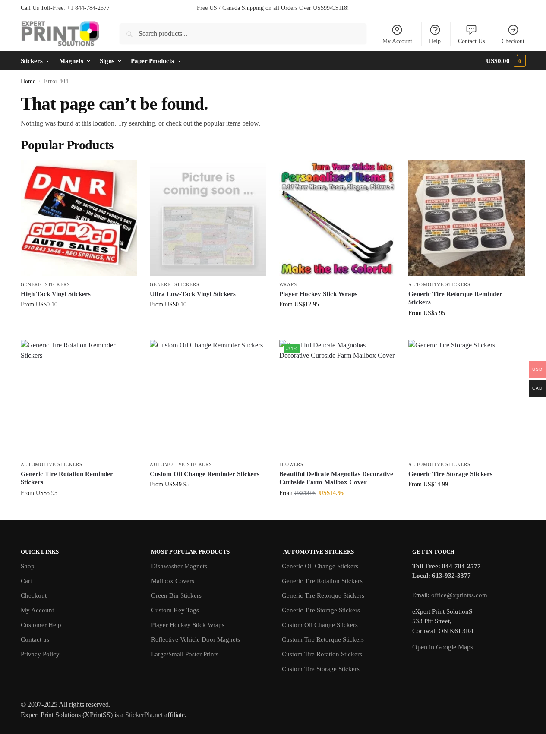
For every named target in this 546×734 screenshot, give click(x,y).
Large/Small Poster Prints (184, 654)
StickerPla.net (144, 714)
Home (28, 81)
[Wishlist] (123, 173)
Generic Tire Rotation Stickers (322, 580)
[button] (505, 60)
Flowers (291, 464)
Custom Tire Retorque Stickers (323, 639)
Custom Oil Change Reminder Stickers (204, 473)
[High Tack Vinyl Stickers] (79, 218)
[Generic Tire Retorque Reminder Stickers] (466, 218)
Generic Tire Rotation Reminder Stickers (67, 478)
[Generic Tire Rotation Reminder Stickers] (79, 398)
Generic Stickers (45, 284)
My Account (397, 41)
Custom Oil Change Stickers (320, 624)
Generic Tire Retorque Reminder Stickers (455, 298)
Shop (28, 566)
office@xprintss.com (459, 595)
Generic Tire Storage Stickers (450, 473)
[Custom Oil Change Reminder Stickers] (208, 398)
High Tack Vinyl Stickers (56, 293)
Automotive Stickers (439, 284)
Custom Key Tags (175, 610)
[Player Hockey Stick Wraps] (337, 218)
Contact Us (471, 41)
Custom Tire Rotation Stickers (322, 654)
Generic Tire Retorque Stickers (323, 595)
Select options (79, 322)
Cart (26, 580)
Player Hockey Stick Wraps (318, 293)
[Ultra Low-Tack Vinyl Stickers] (208, 218)
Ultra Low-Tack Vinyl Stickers (193, 293)
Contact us (35, 639)
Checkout (513, 41)
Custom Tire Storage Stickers (321, 668)
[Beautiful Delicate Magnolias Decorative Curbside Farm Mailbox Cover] (337, 398)
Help (435, 41)
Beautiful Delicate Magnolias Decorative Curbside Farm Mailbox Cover (336, 478)
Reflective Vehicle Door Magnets (195, 639)
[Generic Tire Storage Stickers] (466, 398)
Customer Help (41, 624)
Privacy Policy (40, 654)
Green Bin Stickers (176, 595)
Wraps (288, 284)
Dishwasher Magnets (179, 566)
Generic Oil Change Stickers (320, 566)
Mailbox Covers (172, 580)
